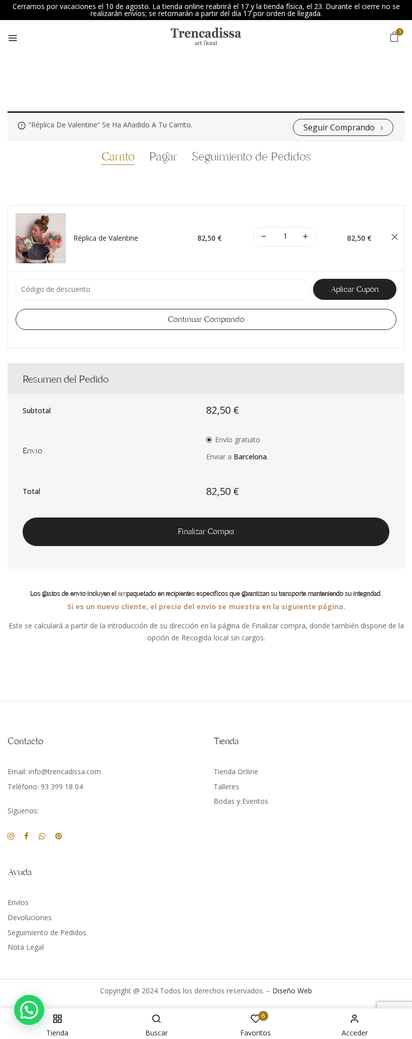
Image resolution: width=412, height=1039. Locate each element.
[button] (394, 36)
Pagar (163, 157)
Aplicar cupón (355, 289)
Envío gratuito (237, 439)
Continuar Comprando (206, 319)
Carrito (118, 157)
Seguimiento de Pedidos (251, 157)
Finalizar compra (206, 531)
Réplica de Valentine (105, 238)
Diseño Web (292, 990)
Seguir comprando (339, 127)
